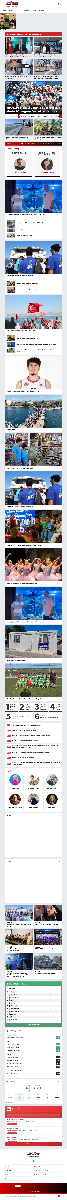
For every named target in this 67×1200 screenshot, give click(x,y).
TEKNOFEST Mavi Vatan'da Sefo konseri (25, 740)
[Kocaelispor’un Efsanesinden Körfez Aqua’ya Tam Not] (33, 603)
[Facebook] (33, 1161)
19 (45, 116)
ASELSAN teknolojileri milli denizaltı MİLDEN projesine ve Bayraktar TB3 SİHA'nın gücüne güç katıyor (17, 975)
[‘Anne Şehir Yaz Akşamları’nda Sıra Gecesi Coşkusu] (33, 526)
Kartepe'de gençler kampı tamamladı (20, 468)
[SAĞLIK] (59, 861)
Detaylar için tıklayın (33, 1024)
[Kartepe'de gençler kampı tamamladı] (33, 449)
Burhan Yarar (47, 172)
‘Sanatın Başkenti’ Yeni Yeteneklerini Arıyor (22, 583)
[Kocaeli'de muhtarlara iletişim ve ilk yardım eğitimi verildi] (19, 937)
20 (47, 116)
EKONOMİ (19, 10)
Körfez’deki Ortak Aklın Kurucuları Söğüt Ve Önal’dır (47, 154)
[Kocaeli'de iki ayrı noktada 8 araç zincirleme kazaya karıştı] (48, 961)
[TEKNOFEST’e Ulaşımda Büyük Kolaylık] (33, 488)
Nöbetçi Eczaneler (12, 1167)
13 (32, 116)
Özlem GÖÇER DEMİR (19, 172)
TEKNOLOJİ (27, 10)
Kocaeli (9, 922)
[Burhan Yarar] (47, 164)
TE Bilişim (37, 1191)
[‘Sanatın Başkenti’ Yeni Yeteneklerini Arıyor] (33, 564)
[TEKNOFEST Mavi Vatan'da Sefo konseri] (48, 937)
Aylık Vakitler (11, 1102)
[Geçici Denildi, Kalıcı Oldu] (33, 641)
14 (34, 116)
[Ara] (58, 4)
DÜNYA (11, 10)
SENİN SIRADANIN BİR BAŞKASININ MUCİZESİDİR (19, 154)
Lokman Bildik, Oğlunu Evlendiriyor (23, 757)
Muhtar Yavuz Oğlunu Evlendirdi (13, 708)
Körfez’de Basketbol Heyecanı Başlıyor (21, 717)
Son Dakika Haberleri (41, 1174)
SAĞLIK (10, 862)
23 (53, 116)
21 (49, 116)
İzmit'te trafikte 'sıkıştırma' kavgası (24, 730)
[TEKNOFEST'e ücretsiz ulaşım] (33, 411)
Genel (27, 704)
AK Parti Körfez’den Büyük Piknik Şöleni (28, 708)
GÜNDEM (4, 10)
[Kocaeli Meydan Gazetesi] (12, 4)
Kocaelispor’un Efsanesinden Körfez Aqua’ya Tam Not (25, 622)
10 (25, 116)
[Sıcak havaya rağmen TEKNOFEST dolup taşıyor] (19, 913)
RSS (19, 1186)
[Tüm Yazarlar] (59, 149)
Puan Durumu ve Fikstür (42, 1171)
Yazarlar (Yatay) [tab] (13, 149)
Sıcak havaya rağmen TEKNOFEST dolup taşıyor (27, 725)
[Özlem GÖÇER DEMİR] (20, 164)
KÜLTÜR (41, 10)
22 (51, 116)
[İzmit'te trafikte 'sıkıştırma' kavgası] (48, 913)
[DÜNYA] (59, 815)
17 (40, 116)
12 (30, 116)
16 (38, 116)
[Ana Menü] (60, 4)
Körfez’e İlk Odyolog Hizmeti (49, 717)
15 (36, 116)
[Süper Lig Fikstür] (59, 1031)
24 (56, 116)
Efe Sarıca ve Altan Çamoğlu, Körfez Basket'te (23, 391)
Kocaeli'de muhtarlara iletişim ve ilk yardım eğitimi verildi (31, 735)
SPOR (35, 10)
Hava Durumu (39, 1167)
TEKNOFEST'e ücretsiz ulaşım (17, 430)
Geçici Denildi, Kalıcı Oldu (16, 660)
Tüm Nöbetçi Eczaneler (34, 1144)
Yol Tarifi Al (22, 1124)
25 (58, 116)
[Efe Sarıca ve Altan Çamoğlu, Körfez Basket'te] (33, 372)
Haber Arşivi (10, 1178)
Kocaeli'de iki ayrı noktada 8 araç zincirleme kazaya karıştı (31, 752)
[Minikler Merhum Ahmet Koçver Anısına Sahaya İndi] (33, 680)
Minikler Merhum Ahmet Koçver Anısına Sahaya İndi (25, 699)
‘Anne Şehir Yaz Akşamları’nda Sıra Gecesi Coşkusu (24, 545)
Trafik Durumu (10, 1171)
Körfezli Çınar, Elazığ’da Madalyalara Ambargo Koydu (44, 708)
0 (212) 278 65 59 (12, 1133)
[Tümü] (59, 771)
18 (43, 116)
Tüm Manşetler (11, 1174)
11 (27, 116)
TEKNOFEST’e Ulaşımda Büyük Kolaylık (20, 507)
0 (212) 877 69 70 (12, 1124)
